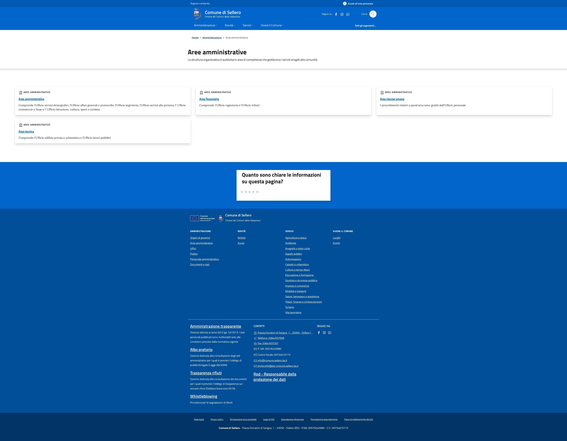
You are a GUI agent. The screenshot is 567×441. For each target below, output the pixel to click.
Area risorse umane (392, 99)
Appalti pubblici (293, 254)
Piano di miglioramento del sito (358, 419)
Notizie (242, 238)
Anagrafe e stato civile (297, 248)
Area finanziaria (209, 99)
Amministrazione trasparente (215, 326)
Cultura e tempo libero (297, 270)
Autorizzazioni (293, 259)
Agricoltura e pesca (295, 238)
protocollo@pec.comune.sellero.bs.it (277, 366)
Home (195, 38)
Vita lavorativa (293, 312)
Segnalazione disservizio (292, 419)
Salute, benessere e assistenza (302, 296)
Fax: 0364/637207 (267, 343)
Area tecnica (26, 131)
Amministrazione (212, 38)
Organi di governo (200, 238)
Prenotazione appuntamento (324, 419)
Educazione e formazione (299, 275)
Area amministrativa (31, 99)
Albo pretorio (201, 349)
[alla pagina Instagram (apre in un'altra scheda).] (341, 14)
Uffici (193, 248)
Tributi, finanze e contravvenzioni (303, 302)
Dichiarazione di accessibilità (243, 419)
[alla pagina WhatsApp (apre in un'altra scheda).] (347, 14)
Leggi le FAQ (268, 419)
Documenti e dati (199, 264)
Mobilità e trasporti (295, 291)
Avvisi (241, 243)
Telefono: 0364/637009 (270, 338)
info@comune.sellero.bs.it (272, 360)
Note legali (199, 419)
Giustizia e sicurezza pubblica (301, 280)
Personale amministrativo (204, 259)
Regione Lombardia (200, 3)
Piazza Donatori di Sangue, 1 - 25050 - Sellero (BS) (285, 332)
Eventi (336, 243)
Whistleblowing (203, 396)
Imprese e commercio (297, 286)
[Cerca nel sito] (373, 14)
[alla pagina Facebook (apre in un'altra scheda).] (335, 14)
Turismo (289, 307)
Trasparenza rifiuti (206, 373)
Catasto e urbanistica (297, 264)
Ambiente (290, 243)
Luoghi (336, 238)
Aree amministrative (201, 243)
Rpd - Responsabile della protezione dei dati (275, 376)
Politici (194, 254)
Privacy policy (217, 419)
